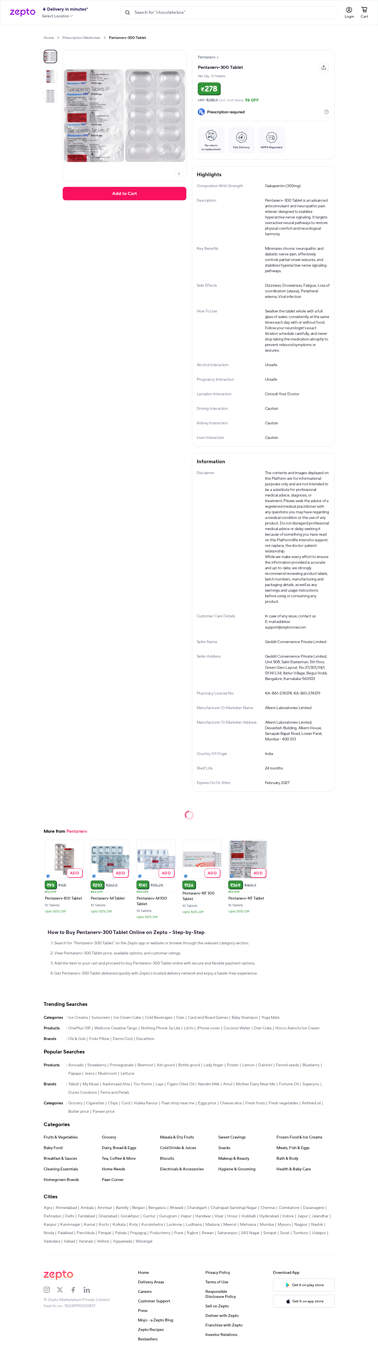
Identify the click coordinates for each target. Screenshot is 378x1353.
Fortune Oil (289, 1084)
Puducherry (160, 1233)
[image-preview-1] (50, 76)
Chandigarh (197, 1207)
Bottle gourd (189, 1065)
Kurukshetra (152, 1224)
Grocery (75, 1103)
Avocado (76, 1065)
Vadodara (52, 1241)
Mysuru (284, 1224)
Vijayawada (122, 1241)
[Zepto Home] (22, 12)
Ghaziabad (107, 1216)
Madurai (212, 1224)
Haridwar (203, 1216)
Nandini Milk (208, 1084)
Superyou (310, 1084)
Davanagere (313, 1207)
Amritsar (104, 1207)
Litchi (188, 1028)
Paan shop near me (177, 1103)
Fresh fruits (255, 1103)
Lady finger (213, 1065)
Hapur (186, 1216)
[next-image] (179, 174)
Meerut (229, 1224)
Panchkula (86, 1233)
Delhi (69, 1216)
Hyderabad (269, 1216)
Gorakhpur (130, 1216)
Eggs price (207, 1103)
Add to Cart (124, 193)
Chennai (267, 1207)
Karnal (89, 1224)
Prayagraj (138, 1233)
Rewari (208, 1233)
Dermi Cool (123, 1038)
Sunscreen (100, 1017)
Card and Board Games (208, 1017)
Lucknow (174, 1224)
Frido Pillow (99, 1038)
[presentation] (58, 38)
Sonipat (269, 1233)
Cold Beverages (158, 1017)
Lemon (248, 1065)
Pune (178, 1233)
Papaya (74, 1073)
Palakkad (65, 1233)
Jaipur (302, 1216)
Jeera (89, 1073)
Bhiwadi (176, 1207)
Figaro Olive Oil (180, 1084)
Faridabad (86, 1216)
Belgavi (138, 1207)
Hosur (232, 1216)
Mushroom (107, 1073)
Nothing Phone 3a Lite (160, 1028)
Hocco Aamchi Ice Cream (297, 1028)
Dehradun (52, 1216)
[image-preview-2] (50, 96)
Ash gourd (166, 1065)
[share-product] (324, 67)
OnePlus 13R (79, 1028)
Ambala (87, 1207)
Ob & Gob (77, 1038)
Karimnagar (70, 1224)
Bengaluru (157, 1207)
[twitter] (63, 1290)
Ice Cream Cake (127, 1017)
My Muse (91, 1084)
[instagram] (50, 1290)
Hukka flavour (146, 1103)
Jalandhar (320, 1216)
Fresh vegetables (283, 1103)
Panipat (104, 1233)
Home (49, 38)
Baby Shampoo (245, 1017)
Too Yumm (142, 1084)
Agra (48, 1207)
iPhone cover (208, 1028)
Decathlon (145, 1038)
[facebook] (77, 1290)
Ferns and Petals (114, 1092)
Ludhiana (194, 1224)
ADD (74, 872)
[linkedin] (90, 1290)
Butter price (78, 1111)
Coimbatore (289, 1207)
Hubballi (248, 1216)
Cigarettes (95, 1103)
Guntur (149, 1216)
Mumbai (267, 1224)
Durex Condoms (82, 1092)
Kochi (104, 1224)
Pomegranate (122, 1065)
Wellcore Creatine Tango (115, 1028)
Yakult (73, 1084)
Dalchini (265, 1065)
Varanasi (86, 1241)
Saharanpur (227, 1233)
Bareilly (122, 1207)
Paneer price (104, 1111)
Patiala (120, 1233)
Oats (180, 1017)
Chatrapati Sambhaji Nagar (234, 1207)
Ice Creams (78, 1017)
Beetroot (145, 1065)
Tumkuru (300, 1233)
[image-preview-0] (50, 56)
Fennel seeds (287, 1065)
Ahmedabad (66, 1207)
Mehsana (248, 1224)
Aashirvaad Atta (116, 1084)
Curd (125, 1103)
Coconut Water (237, 1028)
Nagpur (300, 1224)
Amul (227, 1084)
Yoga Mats (270, 1017)
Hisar (219, 1216)
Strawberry (96, 1065)
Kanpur (50, 1224)
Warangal (144, 1241)
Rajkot (192, 1233)
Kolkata (119, 1224)
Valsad (69, 1241)
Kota (133, 1224)
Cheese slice (231, 1103)
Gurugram (168, 1216)
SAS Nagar (250, 1233)
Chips (113, 1103)
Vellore (103, 1241)
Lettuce (127, 1073)
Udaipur (319, 1233)
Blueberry (311, 1065)
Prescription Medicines (81, 38)
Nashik (317, 1224)
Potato (233, 1065)
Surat (284, 1233)
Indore (288, 1216)
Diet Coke (263, 1028)
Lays (159, 1084)
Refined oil (311, 1103)
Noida (49, 1233)
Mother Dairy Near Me (255, 1084)
